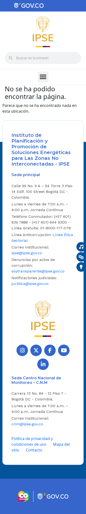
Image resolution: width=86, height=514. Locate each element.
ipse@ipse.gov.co (26, 253)
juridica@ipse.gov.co (29, 283)
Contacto (34, 450)
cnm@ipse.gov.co (27, 424)
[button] (43, 77)
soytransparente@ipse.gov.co (37, 271)
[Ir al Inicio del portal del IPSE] (43, 318)
